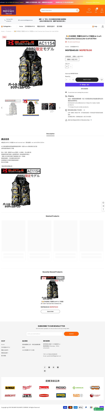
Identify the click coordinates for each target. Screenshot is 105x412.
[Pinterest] (53, 367)
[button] (1, 108)
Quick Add (50, 311)
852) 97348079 (53, 354)
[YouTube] (44, 370)
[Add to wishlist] (102, 80)
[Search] (59, 10)
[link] (14, 254)
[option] (30, 64)
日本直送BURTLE (74, 46)
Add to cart (87, 79)
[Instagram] (49, 367)
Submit (71, 334)
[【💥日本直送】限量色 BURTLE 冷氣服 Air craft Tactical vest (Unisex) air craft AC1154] (52, 288)
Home (2, 31)
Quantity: (67, 76)
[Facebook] (44, 367)
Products (8, 31)
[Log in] (103, 26)
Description (50, 134)
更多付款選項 (84, 88)
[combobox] (57, 10)
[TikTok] (57, 367)
